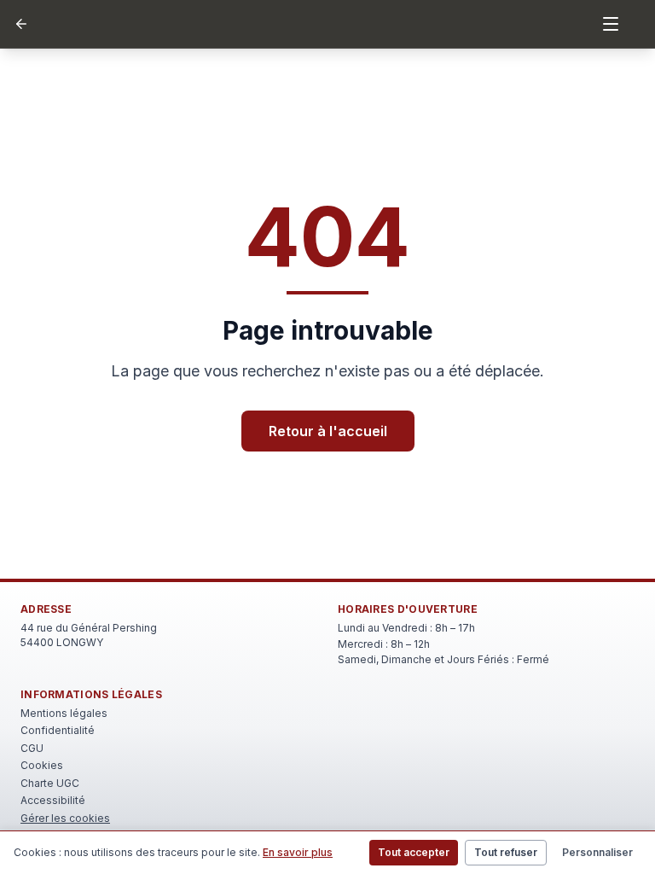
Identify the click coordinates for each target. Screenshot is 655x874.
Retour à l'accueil (328, 431)
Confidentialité (57, 730)
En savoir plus (298, 852)
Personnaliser (597, 852)
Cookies (41, 765)
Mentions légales (63, 713)
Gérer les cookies (65, 818)
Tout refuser (505, 852)
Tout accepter (413, 852)
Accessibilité (52, 800)
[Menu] (611, 24)
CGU (31, 748)
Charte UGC (49, 783)
